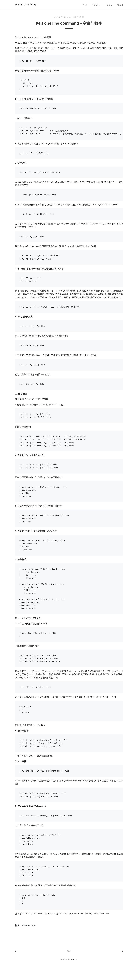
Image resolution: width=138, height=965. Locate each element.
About (120, 5)
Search (108, 5)
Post (84, 5)
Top (69, 951)
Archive (96, 5)
